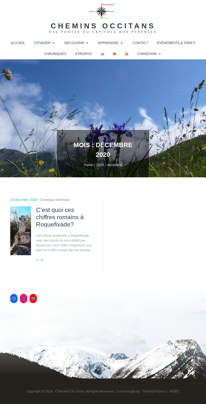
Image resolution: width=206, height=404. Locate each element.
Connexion (147, 54)
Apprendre (108, 43)
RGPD (174, 391)
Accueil (18, 43)
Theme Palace (153, 391)
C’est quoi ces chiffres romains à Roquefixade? (60, 217)
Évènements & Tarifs (176, 43)
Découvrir (74, 43)
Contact (140, 43)
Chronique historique (55, 199)
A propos (83, 54)
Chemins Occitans (103, 26)
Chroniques (55, 54)
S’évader (42, 43)
